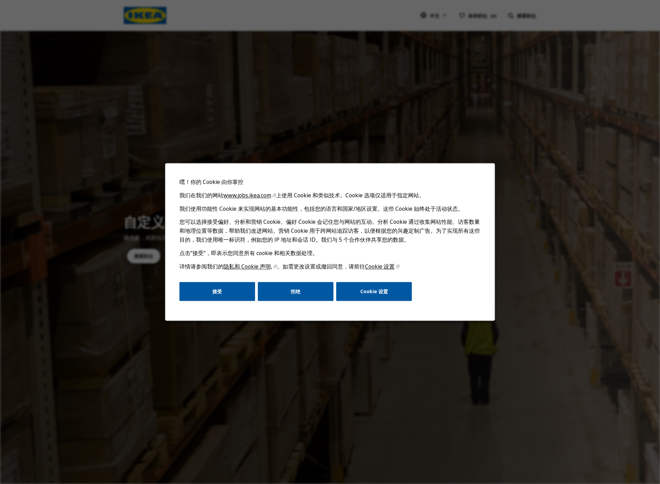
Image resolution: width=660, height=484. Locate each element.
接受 (217, 291)
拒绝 (295, 291)
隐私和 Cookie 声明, (247, 266)
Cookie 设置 (380, 266)
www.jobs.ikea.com (247, 195)
